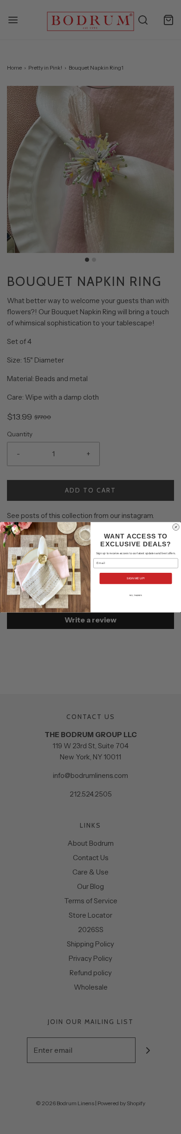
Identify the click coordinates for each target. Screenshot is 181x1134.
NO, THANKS (135, 595)
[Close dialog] (176, 527)
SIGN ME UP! (135, 578)
